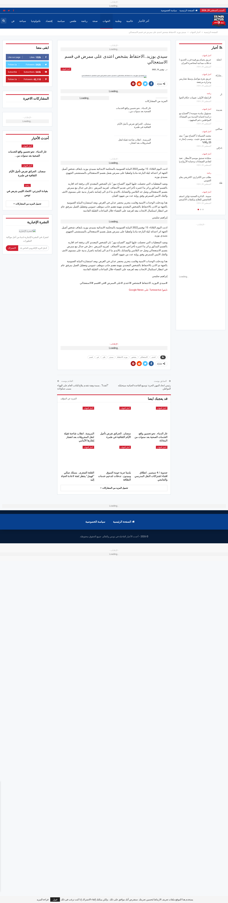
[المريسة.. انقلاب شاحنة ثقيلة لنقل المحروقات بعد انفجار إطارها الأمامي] (160, 143)
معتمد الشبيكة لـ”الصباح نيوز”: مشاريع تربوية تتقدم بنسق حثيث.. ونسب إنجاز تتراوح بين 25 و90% (201, 139)
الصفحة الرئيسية (186, 10)
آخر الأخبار (143, 21)
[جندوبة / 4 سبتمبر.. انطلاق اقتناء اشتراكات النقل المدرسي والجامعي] (150, 457)
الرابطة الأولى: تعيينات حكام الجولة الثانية (202, 97)
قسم (91, 357)
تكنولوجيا (36, 21)
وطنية (118, 21)
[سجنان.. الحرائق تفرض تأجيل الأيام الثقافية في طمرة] (160, 127)
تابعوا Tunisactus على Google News (148, 289)
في (98, 357)
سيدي (111, 357)
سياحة (22, 21)
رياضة (84, 21)
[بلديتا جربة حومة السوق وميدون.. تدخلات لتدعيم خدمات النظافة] (114, 457)
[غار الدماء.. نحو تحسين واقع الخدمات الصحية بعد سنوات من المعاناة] (160, 112)
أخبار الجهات (66, 69)
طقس (73, 21)
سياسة (61, 21)
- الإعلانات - (114, 344)
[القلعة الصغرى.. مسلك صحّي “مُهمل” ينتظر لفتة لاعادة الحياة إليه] (77, 457)
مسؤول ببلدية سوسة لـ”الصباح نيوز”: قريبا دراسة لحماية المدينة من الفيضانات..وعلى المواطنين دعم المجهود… (202, 116)
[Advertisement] (114, 315)
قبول (55, 899)
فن (12, 21)
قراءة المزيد (43, 899)
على (104, 357)
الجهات (106, 21)
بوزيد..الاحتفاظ (122, 357)
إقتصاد (49, 21)
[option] (200, 130)
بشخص (133, 357)
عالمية (129, 21)
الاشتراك (12, 248)
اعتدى (154, 357)
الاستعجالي (144, 357)
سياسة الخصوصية (169, 10)
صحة (95, 21)
